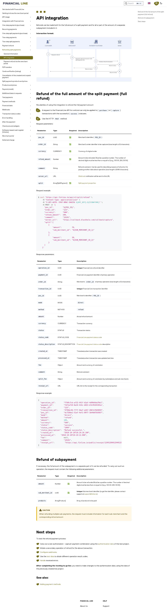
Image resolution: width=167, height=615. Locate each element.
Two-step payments (9, 37)
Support (106, 606)
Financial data (7, 105)
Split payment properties (87, 183)
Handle (43, 560)
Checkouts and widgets (10, 126)
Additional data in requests (12, 93)
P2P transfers (7, 67)
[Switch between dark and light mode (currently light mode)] (156, 3)
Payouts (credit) (8, 89)
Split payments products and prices (14, 81)
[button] (149, 3)
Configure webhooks (48, 552)
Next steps (141, 21)
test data (50, 556)
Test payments (7, 97)
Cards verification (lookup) (11, 71)
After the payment (8, 122)
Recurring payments (9, 29)
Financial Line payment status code (89, 337)
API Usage (6, 17)
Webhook (81, 176)
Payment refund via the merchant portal (15, 62)
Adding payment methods (50, 584)
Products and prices (9, 85)
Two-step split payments (11, 41)
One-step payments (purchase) (13, 25)
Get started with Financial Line (13, 9)
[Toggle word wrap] (115, 400)
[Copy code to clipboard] (119, 197)
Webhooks (6, 110)
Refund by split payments (11, 50)
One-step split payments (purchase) (14, 33)
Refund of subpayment (146, 18)
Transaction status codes (11, 114)
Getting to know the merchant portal (15, 13)
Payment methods (8, 101)
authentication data (106, 544)
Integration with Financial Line (13, 21)
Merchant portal (8, 136)
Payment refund (8, 46)
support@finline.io (90, 494)
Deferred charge (8, 140)
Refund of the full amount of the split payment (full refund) (151, 13)
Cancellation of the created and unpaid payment (16, 76)
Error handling (7, 118)
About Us (84, 606)
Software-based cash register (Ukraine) (13, 131)
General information (11, 54)
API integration (9, 58)
